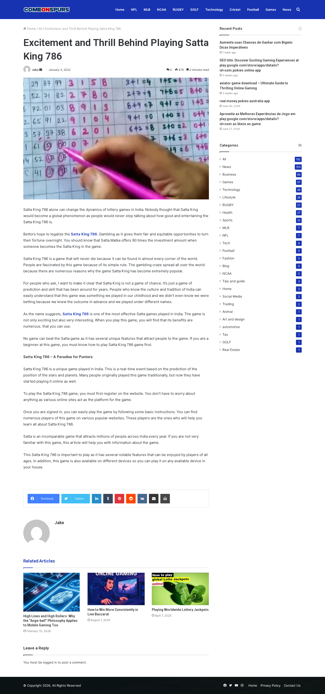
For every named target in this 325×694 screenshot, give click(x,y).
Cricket (235, 9)
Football (253, 9)
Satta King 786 (84, 234)
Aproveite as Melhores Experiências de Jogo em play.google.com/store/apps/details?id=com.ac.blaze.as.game (257, 119)
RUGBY (178, 9)
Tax (225, 334)
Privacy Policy (271, 685)
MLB (147, 9)
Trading (228, 304)
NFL (134, 9)
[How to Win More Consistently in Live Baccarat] (116, 589)
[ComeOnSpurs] (47, 9)
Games (271, 9)
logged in (50, 662)
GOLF (194, 9)
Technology (214, 9)
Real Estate (231, 350)
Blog (225, 266)
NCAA (161, 9)
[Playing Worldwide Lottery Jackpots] (180, 589)
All (40, 28)
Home (119, 9)
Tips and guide (233, 281)
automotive (231, 327)
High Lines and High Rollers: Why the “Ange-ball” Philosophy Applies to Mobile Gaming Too (50, 620)
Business (229, 174)
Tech (226, 243)
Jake (35, 69)
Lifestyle (229, 197)
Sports (227, 220)
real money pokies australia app (245, 101)
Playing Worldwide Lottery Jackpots (180, 610)
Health (227, 212)
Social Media (232, 296)
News (287, 9)
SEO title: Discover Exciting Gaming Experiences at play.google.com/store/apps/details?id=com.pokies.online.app (259, 65)
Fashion (228, 258)
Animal (227, 312)
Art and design (233, 319)
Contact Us (292, 685)
